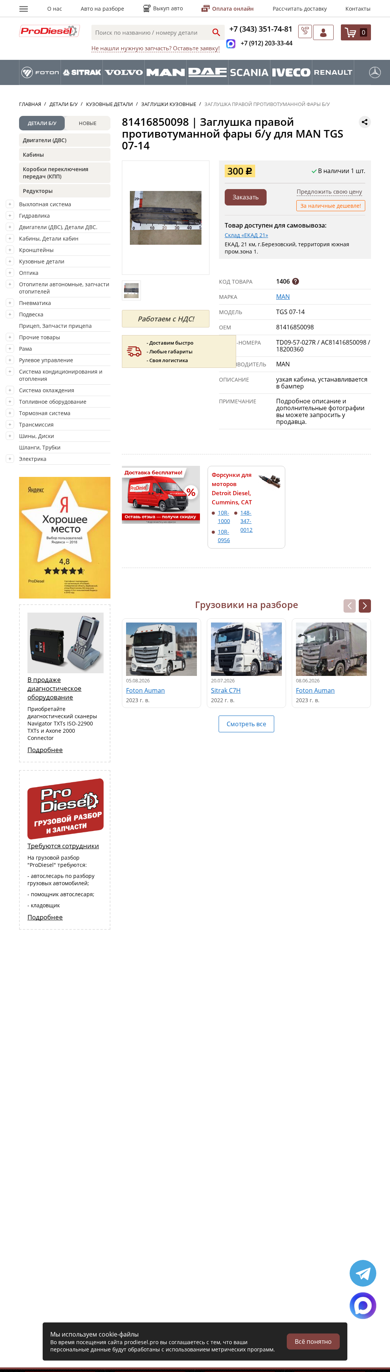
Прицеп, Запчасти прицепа (55, 325)
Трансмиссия (36, 424)
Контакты (358, 8)
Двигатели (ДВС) (44, 140)
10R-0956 (224, 536)
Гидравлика (34, 215)
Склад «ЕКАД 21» (246, 235)
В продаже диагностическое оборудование (54, 688)
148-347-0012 (246, 521)
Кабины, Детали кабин (48, 238)
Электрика (32, 458)
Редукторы (38, 190)
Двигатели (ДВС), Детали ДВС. (58, 227)
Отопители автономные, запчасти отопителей (64, 288)
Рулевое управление (46, 360)
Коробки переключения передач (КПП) (55, 172)
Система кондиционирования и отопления (60, 375)
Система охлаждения (46, 390)
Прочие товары (39, 337)
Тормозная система (44, 413)
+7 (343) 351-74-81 (260, 29)
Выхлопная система (45, 204)
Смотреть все (246, 724)
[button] (365, 606)
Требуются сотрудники (63, 845)
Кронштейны (36, 250)
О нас (54, 8)
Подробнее (45, 749)
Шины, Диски (36, 436)
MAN (283, 296)
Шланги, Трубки (40, 447)
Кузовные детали (41, 261)
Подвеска (31, 314)
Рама (25, 348)
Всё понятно (313, 1341)
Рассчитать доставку (300, 8)
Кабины (33, 154)
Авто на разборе (102, 8)
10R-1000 (224, 517)
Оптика (28, 272)
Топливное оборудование (52, 401)
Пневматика (35, 302)
